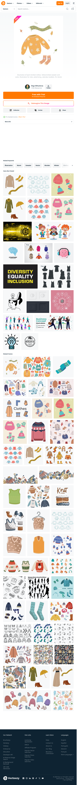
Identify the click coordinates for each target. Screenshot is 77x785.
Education (6, 752)
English (62, 740)
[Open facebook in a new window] (23, 778)
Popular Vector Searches (29, 753)
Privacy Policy (68, 778)
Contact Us (48, 743)
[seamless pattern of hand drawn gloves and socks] (64, 633)
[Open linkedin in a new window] (30, 778)
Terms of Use (58, 778)
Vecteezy (6, 743)
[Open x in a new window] (39, 778)
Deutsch (62, 749)
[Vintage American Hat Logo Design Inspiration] (30, 341)
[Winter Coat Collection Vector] (38, 253)
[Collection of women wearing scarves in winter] (38, 587)
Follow (48, 88)
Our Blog (48, 749)
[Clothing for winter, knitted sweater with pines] (38, 432)
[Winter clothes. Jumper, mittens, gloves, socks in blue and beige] (42, 408)
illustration (9, 165)
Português (63, 746)
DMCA (26, 745)
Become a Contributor (49, 752)
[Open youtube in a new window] (43, 778)
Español (62, 743)
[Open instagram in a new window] (26, 778)
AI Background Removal (8, 763)
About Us (48, 746)
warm (19, 165)
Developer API (8, 755)
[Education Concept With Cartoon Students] (53, 231)
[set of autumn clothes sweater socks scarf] (14, 184)
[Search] (67, 9)
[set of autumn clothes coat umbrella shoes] (14, 209)
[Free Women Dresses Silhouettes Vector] (56, 276)
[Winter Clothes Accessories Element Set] (62, 566)
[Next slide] (69, 165)
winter (56, 165)
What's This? (21, 117)
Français (62, 752)
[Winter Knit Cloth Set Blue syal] (63, 366)
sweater (28, 165)
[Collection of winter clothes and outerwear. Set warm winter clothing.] (15, 388)
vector (38, 165)
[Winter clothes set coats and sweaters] (38, 184)
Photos (19, 3)
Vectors (9, 3)
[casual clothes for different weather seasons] (38, 209)
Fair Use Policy (66, 780)
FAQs (46, 740)
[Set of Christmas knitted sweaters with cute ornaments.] (25, 566)
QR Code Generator (6, 767)
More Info (8, 122)
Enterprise (6, 749)
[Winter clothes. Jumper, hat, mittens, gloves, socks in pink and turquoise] (62, 209)
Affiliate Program (27, 748)
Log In (67, 3)
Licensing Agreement (28, 741)
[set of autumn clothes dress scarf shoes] (62, 677)
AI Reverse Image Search (8, 758)
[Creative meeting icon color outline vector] (11, 341)
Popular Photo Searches (29, 758)
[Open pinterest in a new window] (33, 778)
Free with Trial (38, 95)
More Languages (65, 754)
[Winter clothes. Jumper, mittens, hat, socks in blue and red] (62, 184)
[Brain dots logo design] (13, 253)
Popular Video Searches (29, 762)
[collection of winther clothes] (17, 633)
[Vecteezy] (3, 3)
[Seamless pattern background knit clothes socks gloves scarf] (43, 633)
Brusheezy (6, 740)
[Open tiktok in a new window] (36, 778)
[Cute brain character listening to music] (64, 253)
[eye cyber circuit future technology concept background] (17, 231)
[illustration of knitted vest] (38, 520)
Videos (29, 3)
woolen (47, 165)
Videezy (5, 746)
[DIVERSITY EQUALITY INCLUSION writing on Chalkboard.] (20, 276)
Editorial (39, 3)
